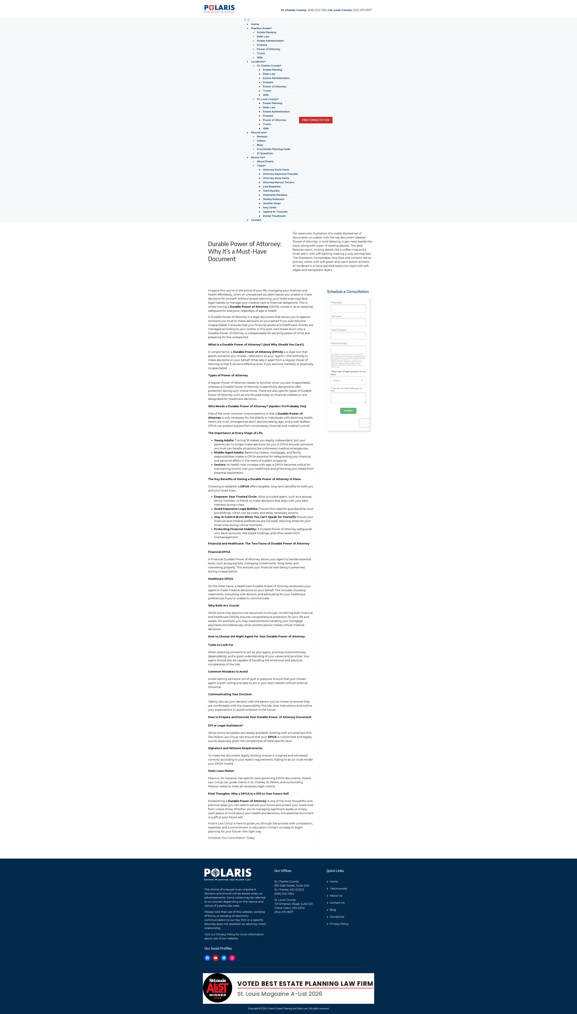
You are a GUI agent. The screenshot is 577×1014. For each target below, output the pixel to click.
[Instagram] (232, 958)
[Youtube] (216, 958)
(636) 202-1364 (317, 10)
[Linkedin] (224, 958)
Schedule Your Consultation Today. (232, 838)
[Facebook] (207, 958)
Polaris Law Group (220, 823)
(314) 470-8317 (363, 10)
